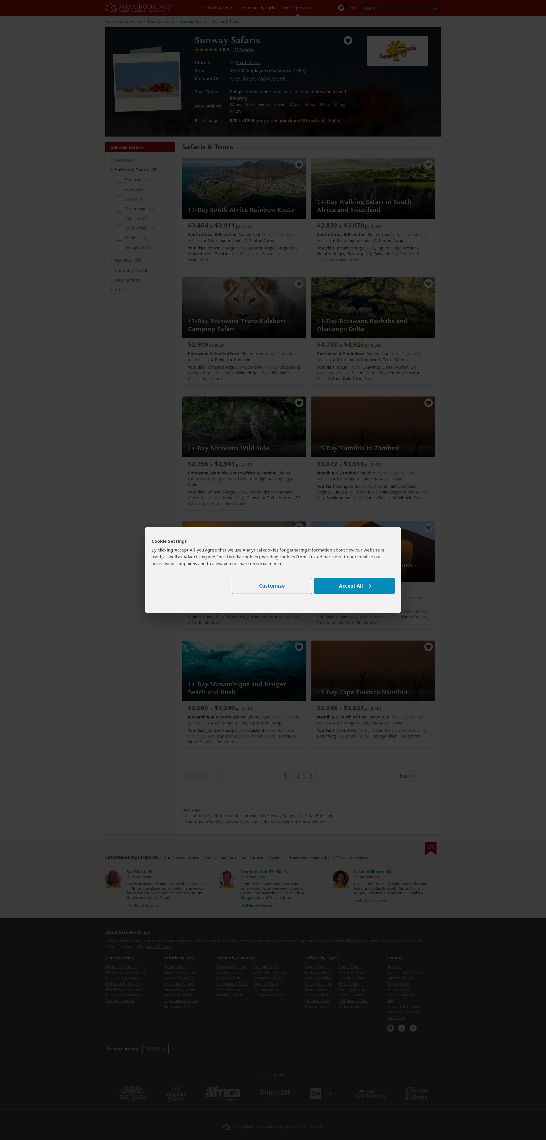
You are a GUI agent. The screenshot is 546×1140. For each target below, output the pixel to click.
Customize (272, 586)
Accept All (351, 586)
